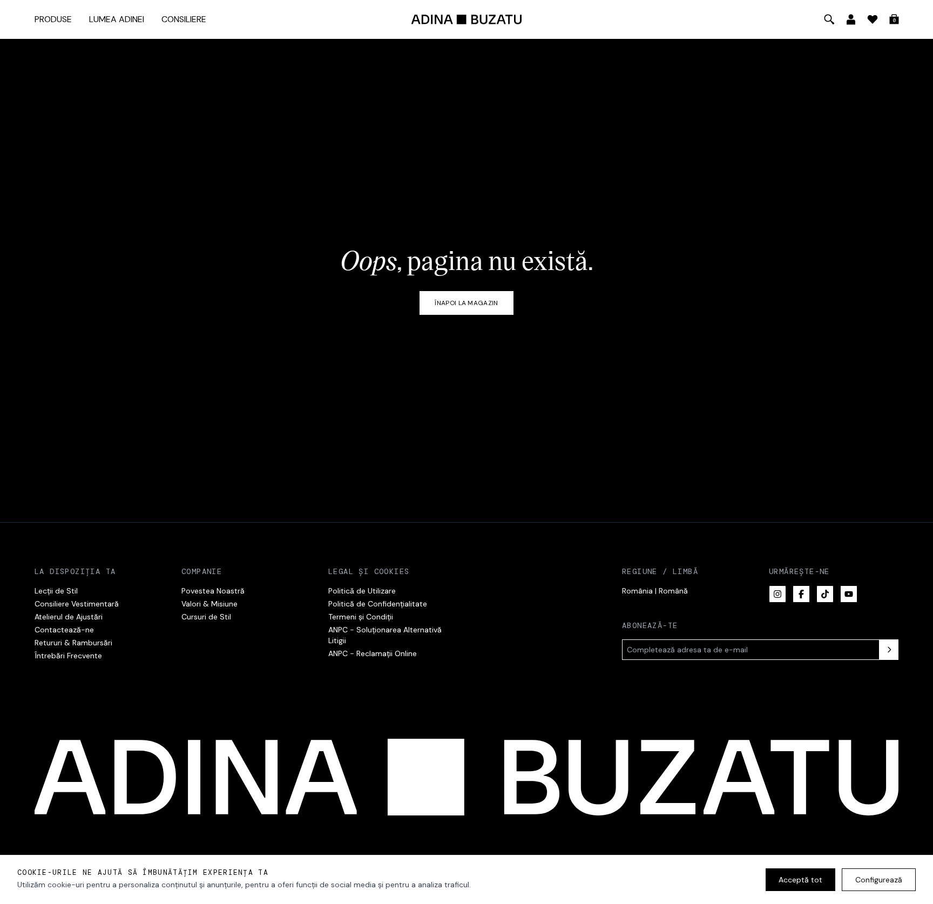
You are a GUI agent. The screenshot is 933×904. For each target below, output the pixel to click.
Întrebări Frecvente (68, 655)
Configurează (878, 880)
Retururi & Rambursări (73, 642)
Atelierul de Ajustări (69, 617)
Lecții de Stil (56, 591)
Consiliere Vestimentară (77, 604)
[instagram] (777, 594)
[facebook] (801, 594)
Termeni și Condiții (360, 617)
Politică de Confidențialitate (377, 604)
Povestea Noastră (213, 591)
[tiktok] (825, 594)
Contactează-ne (64, 630)
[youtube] (848, 594)
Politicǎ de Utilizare (362, 591)
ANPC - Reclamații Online (372, 653)
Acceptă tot (800, 880)
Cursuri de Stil (206, 617)
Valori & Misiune (209, 604)
